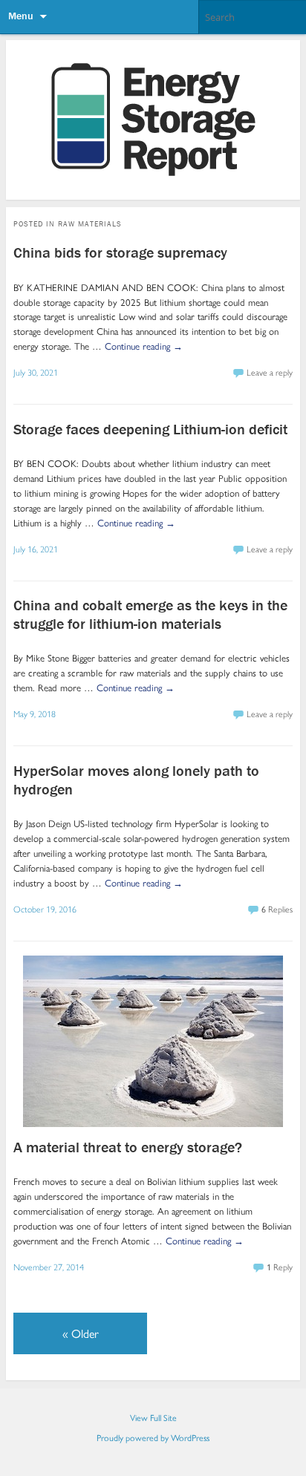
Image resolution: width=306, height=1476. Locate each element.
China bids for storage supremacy (120, 252)
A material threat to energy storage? (127, 1146)
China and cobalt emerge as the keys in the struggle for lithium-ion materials (150, 614)
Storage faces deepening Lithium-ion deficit (150, 428)
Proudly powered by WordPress (153, 1437)
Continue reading (144, 346)
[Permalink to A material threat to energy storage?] (153, 1123)
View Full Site (153, 1417)
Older (80, 1333)
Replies (277, 908)
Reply (280, 1266)
